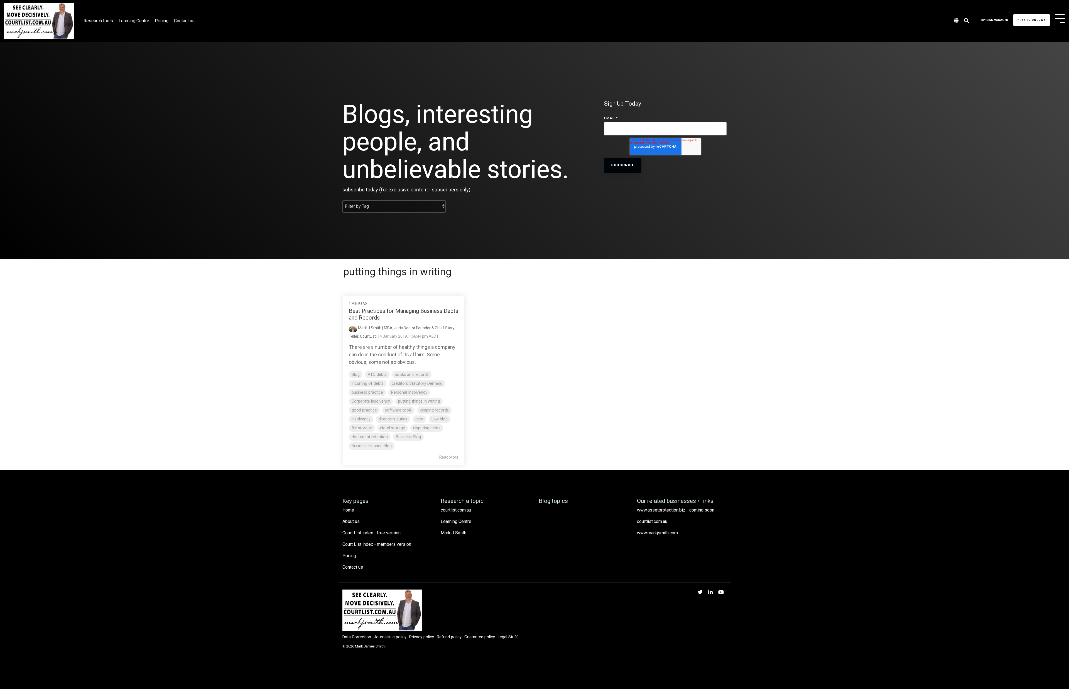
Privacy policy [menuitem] (421, 637)
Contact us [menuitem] (352, 567)
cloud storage (392, 428)
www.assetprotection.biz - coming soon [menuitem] (675, 510)
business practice (367, 392)
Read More (449, 457)
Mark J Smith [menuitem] (453, 532)
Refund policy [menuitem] (449, 637)
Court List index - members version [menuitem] (376, 544)
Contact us (184, 20)
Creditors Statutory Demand (417, 383)
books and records (412, 374)
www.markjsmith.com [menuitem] (657, 532)
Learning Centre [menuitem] (456, 521)
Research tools (98, 20)
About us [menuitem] (351, 521)
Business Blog (408, 437)
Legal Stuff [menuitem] (508, 637)
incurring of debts (368, 383)
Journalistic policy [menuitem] (390, 637)
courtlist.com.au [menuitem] (456, 510)
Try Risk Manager (994, 19)
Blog (356, 374)
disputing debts (426, 428)
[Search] (966, 21)
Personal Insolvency (409, 392)
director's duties (393, 419)
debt (419, 419)
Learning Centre (134, 20)
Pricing (161, 20)
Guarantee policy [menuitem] (479, 637)
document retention (370, 437)
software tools (398, 410)
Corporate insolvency (371, 401)
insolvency (361, 419)
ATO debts (377, 374)
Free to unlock (1031, 19)
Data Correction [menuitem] (356, 637)
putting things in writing (419, 401)
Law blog (439, 419)
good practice (364, 410)
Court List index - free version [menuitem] (371, 532)
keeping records (434, 410)
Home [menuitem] (348, 510)
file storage (362, 428)
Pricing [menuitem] (349, 555)
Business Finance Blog (372, 446)
